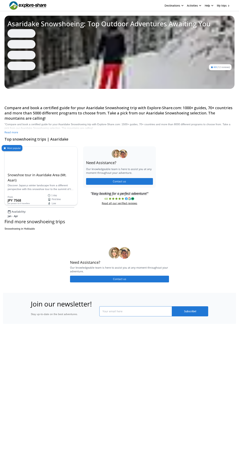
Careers (34, 407)
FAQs (77, 398)
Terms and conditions (87, 407)
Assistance (21, 94)
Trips (9, 94)
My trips (222, 5)
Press (32, 399)
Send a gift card (38, 416)
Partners (34, 391)
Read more (11, 132)
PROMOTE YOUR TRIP (181, 382)
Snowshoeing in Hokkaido (19, 257)
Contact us (119, 195)
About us (34, 383)
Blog (122, 383)
